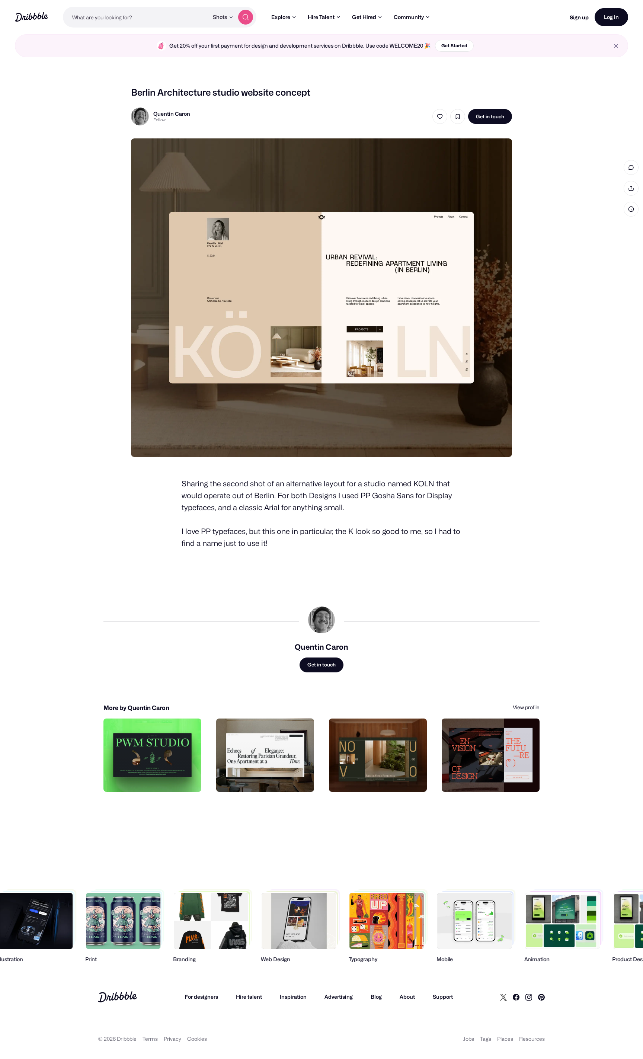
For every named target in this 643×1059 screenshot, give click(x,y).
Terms (150, 1039)
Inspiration (293, 997)
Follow (159, 119)
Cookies (197, 1039)
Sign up (579, 17)
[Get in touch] (157, 778)
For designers (201, 997)
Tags (485, 1039)
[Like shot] (439, 116)
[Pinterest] (541, 997)
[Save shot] (457, 116)
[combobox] (135, 17)
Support (443, 997)
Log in (611, 17)
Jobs (468, 1039)
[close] (616, 46)
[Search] (245, 17)
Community (409, 17)
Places (505, 1039)
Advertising (338, 997)
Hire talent (249, 997)
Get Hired (364, 17)
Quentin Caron (171, 114)
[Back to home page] (31, 17)
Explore (280, 17)
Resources (532, 1039)
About (407, 997)
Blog (376, 997)
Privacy (172, 1039)
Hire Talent (321, 17)
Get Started (454, 45)
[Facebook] (516, 997)
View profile (526, 707)
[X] (503, 997)
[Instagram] (528, 997)
